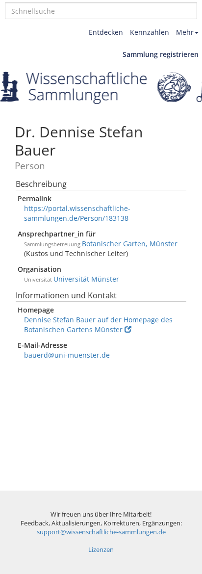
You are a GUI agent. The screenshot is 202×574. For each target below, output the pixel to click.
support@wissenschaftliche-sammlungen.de (101, 532)
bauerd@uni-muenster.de (67, 355)
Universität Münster (86, 279)
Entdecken (106, 32)
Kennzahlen (149, 32)
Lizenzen (101, 550)
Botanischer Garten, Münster (129, 243)
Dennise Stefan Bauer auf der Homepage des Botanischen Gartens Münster (98, 324)
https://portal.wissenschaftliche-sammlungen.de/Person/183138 (77, 213)
